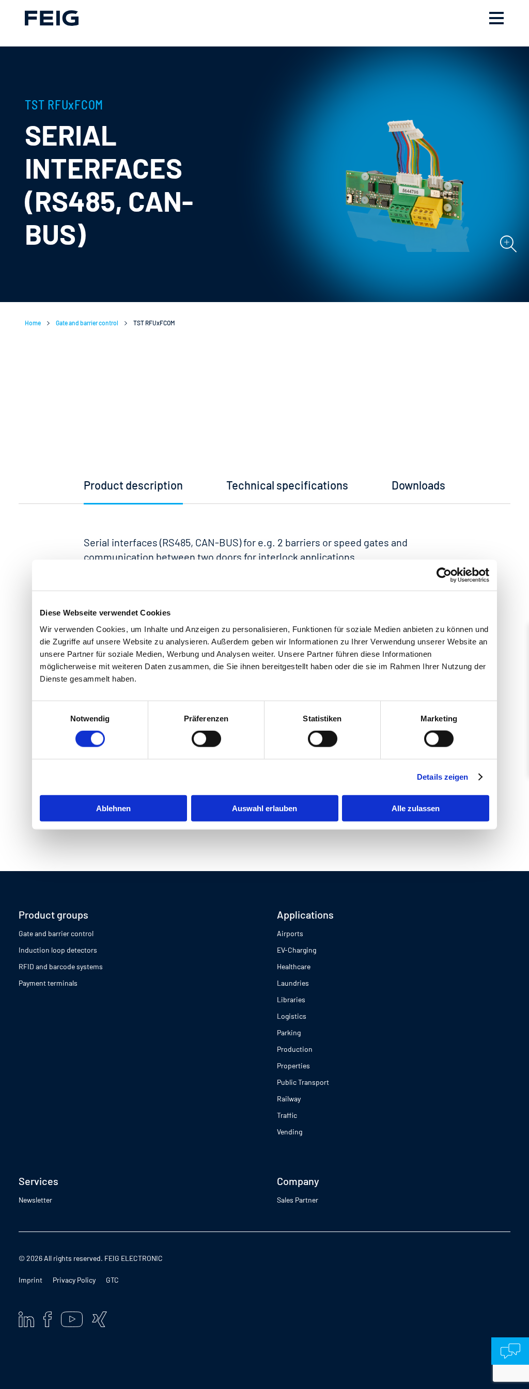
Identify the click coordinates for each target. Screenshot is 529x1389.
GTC (112, 1279)
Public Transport (303, 1082)
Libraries (291, 999)
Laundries (293, 982)
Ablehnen (113, 807)
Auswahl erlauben (264, 807)
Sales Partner (297, 1199)
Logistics (291, 1016)
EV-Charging (296, 949)
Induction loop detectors (58, 949)
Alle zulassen (416, 807)
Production (295, 1049)
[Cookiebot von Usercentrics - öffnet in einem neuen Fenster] (444, 575)
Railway (289, 1098)
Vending (289, 1131)
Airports (290, 933)
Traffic (287, 1115)
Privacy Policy (74, 1279)
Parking (289, 1032)
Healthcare (293, 966)
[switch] (206, 739)
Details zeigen (442, 776)
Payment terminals (48, 982)
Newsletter (35, 1199)
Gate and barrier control (87, 322)
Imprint (30, 1279)
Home (33, 322)
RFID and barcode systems (61, 966)
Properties (293, 1065)
